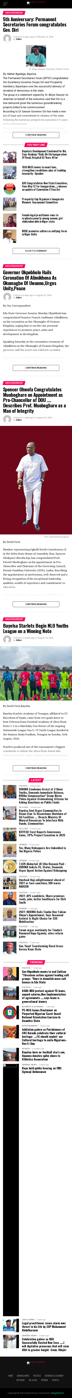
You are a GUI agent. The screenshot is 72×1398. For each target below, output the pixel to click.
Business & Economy (54, 1375)
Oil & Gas (33, 1380)
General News (23, 1375)
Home (10, 1375)
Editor (19, 39)
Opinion (44, 1380)
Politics (37, 1375)
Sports (55, 1380)
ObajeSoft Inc (57, 1393)
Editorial (20, 1380)
